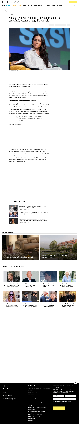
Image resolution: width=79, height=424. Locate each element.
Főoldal (10, 11)
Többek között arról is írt (21, 106)
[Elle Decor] (5, 2)
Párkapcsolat (47, 5)
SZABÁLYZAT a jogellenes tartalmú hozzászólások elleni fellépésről (38, 405)
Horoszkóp (59, 5)
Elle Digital (9, 5)
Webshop (73, 2)
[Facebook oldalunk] (12, 2)
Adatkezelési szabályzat (32, 398)
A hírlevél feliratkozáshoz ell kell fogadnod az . (63, 402)
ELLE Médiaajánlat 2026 (32, 394)
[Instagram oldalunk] (15, 2)
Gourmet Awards (17, 5)
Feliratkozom (59, 408)
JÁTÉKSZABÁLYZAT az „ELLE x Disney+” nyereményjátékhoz (39, 388)
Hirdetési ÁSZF (30, 420)
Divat (3, 5)
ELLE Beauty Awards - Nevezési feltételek (35, 400)
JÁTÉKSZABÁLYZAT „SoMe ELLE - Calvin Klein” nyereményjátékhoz (37, 412)
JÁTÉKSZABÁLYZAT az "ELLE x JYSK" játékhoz (36, 414)
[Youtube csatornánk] (18, 2)
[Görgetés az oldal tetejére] (75, 383)
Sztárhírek (16, 11)
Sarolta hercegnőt (27, 93)
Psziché (35, 5)
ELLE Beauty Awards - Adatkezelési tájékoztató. (36, 402)
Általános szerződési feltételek (33, 392)
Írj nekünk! (5, 392)
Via (9, 165)
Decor (53, 5)
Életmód (40, 5)
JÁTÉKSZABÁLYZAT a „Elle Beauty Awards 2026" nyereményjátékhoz (37, 408)
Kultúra (30, 5)
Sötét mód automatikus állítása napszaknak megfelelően (10, 399)
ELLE (22, 24)
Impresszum (30, 390)
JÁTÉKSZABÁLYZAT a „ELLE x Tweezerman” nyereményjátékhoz (36, 417)
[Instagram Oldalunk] (5, 389)
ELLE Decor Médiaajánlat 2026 (33, 396)
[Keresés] (75, 6)
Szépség (24, 5)
